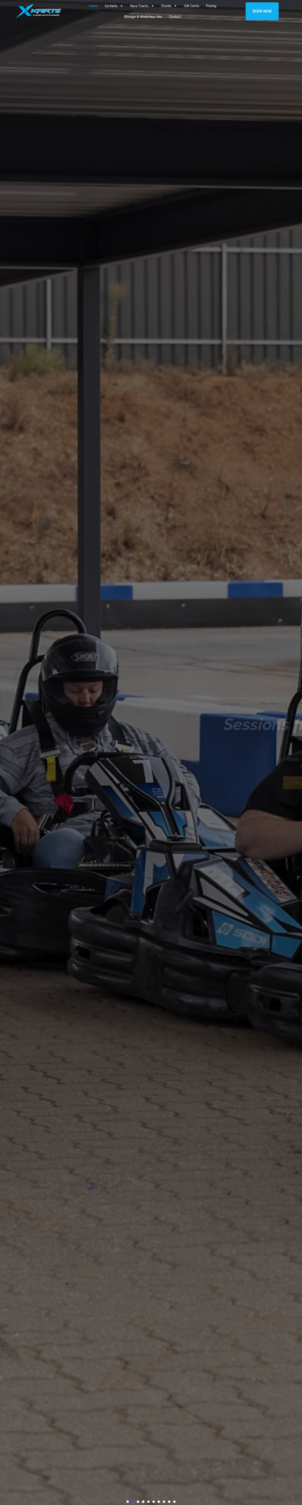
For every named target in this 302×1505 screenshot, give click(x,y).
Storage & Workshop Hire (143, 17)
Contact (175, 17)
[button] (127, 1502)
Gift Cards (191, 6)
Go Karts (111, 6)
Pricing (211, 6)
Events (166, 6)
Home (93, 6)
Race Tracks (139, 6)
